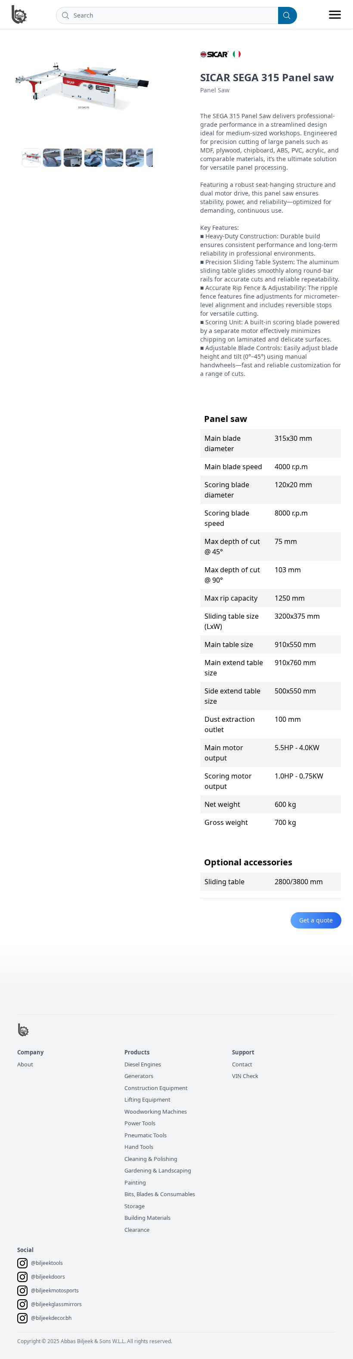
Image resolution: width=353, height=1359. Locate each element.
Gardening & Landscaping (157, 1170)
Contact (242, 1064)
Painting (135, 1182)
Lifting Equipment (147, 1099)
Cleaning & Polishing (150, 1159)
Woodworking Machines (155, 1111)
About (25, 1064)
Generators (138, 1076)
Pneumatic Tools (145, 1135)
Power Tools (139, 1123)
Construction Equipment (156, 1088)
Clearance (136, 1230)
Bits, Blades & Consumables (159, 1194)
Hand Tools (138, 1147)
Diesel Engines (142, 1064)
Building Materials (147, 1218)
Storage (134, 1206)
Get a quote (316, 920)
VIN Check (245, 1076)
